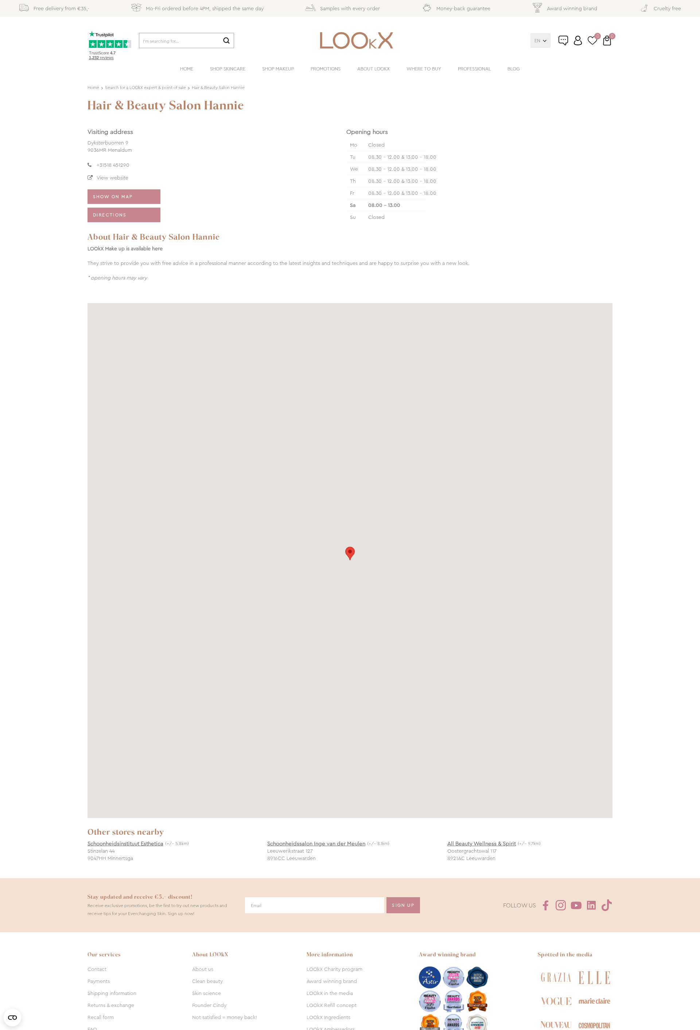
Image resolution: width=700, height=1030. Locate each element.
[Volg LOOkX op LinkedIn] (591, 905)
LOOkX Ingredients (328, 1017)
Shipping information (112, 993)
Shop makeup (278, 68)
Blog (514, 68)
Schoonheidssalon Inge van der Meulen (316, 844)
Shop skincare (227, 68)
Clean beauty (207, 981)
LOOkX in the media (330, 993)
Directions (110, 215)
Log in (577, 40)
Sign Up (403, 905)
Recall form (101, 1017)
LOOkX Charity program (334, 969)
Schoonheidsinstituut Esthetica (125, 844)
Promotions (326, 68)
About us (202, 969)
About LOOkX (373, 68)
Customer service (571, 43)
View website (112, 177)
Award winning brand (332, 981)
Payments (99, 981)
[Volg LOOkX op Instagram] (561, 905)
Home (186, 68)
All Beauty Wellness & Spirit (481, 844)
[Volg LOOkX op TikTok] (606, 905)
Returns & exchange (111, 1005)
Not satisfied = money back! (224, 1017)
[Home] (356, 40)
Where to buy (424, 68)
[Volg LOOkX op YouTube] (576, 905)
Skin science (206, 993)
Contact (97, 969)
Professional (474, 68)
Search (226, 40)
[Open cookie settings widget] (12, 1017)
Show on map (113, 196)
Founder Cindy (209, 1005)
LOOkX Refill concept (332, 1005)
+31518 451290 (113, 165)
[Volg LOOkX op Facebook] (545, 905)
